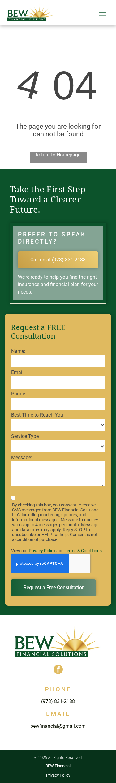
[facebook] (58, 670)
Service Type (25, 436)
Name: (18, 351)
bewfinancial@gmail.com (58, 726)
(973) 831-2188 (58, 701)
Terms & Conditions (83, 550)
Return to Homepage (58, 155)
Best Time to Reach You (37, 415)
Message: (21, 457)
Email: (18, 372)
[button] (103, 12)
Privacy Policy (42, 550)
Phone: (18, 394)
